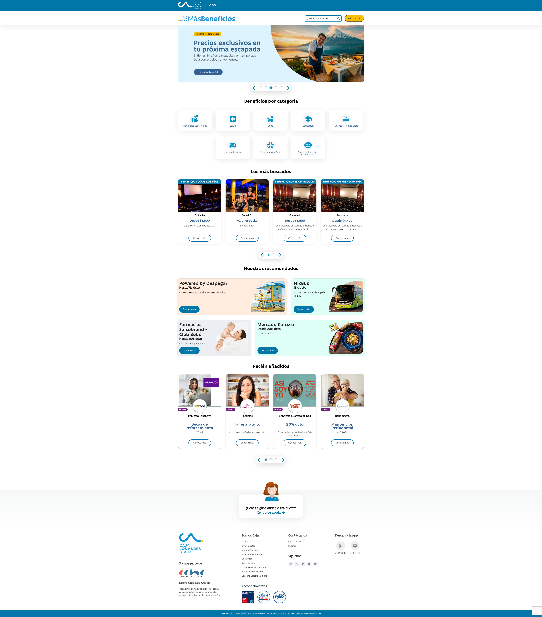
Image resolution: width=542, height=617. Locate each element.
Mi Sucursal (354, 18)
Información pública (251, 550)
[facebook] (290, 564)
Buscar (338, 18)
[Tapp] (212, 5)
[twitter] (303, 564)
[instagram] (297, 564)
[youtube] (309, 564)
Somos (245, 541)
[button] (260, 88)
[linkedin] (315, 564)
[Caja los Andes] (190, 5)
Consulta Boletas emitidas (254, 576)
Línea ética (247, 559)
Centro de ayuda (269, 512)
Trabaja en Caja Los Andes (254, 567)
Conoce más (189, 309)
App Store (355, 553)
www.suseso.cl (314, 613)
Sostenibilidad (248, 563)
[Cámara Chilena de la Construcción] (201, 573)
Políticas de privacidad (252, 554)
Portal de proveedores (252, 571)
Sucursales (293, 546)
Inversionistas (248, 546)
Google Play (340, 553)
